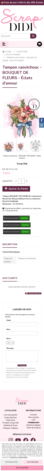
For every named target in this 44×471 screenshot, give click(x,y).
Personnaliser (11, 462)
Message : (10, 348)
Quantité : (7, 181)
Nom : (8, 329)
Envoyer (22, 365)
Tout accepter (22, 468)
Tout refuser (32, 462)
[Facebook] (41, 120)
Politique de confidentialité (19, 457)
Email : (8, 320)
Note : (8, 339)
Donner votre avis (34, 293)
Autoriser (24, 218)
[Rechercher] (33, 36)
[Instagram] (41, 125)
